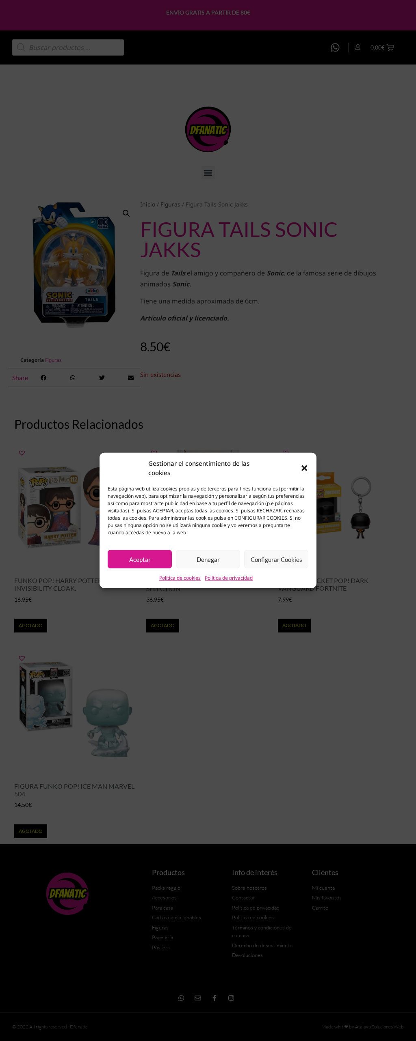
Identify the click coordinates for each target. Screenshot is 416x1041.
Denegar (208, 559)
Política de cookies (180, 577)
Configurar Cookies (276, 559)
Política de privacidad (229, 577)
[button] (304, 468)
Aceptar (140, 559)
